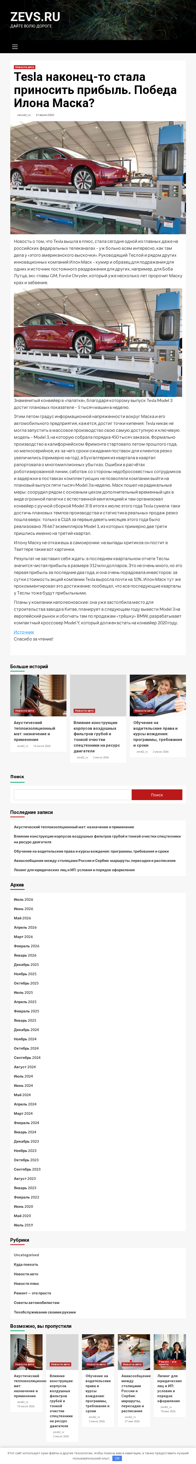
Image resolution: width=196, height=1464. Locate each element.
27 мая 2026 (132, 1421)
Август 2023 (25, 1178)
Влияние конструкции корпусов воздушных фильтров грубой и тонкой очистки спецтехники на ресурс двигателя (97, 839)
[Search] (181, 46)
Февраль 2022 (26, 1197)
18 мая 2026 (168, 1411)
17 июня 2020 (45, 115)
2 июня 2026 (161, 751)
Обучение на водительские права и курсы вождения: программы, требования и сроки (157, 734)
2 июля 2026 (101, 757)
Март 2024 (23, 1113)
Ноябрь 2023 (25, 1150)
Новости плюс (26, 1283)
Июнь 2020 (23, 1206)
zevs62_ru (24, 115)
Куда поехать (26, 1264)
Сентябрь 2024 (27, 1057)
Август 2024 (25, 1067)
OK (117, 1458)
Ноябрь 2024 (25, 1039)
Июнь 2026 (23, 909)
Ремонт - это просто (167, 1363)
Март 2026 (23, 936)
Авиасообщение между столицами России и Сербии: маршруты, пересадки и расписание (95, 860)
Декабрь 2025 (26, 964)
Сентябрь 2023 (27, 1169)
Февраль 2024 (26, 1122)
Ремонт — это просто (32, 1293)
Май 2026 (22, 918)
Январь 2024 (25, 1132)
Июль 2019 (23, 1225)
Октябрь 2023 (26, 1160)
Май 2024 (22, 1095)
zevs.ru (35, 17)
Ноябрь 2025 (25, 974)
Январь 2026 (25, 955)
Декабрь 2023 (26, 1141)
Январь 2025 (25, 1020)
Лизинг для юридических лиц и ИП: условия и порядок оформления (74, 870)
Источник (24, 632)
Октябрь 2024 (26, 1048)
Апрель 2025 (25, 1002)
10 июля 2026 (41, 746)
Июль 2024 (23, 1076)
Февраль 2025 (26, 1011)
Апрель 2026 (25, 927)
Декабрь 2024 (26, 1029)
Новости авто (24, 67)
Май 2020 (22, 1216)
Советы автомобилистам (37, 1302)
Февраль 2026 (26, 946)
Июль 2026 (23, 899)
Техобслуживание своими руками (45, 1312)
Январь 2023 (25, 1188)
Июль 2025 (23, 992)
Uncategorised (26, 1255)
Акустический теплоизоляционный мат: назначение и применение (74, 827)
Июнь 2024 (23, 1085)
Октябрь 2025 (26, 983)
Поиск (17, 776)
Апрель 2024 (25, 1104)
